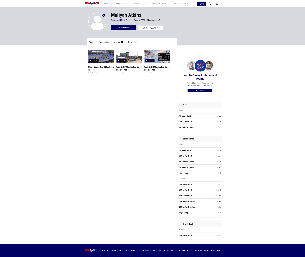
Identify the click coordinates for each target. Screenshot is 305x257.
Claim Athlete (123, 28)
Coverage (154, 4)
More (185, 4)
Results (107, 4)
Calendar (126, 4)
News (132, 42)
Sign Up (201, 4)
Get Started (200, 90)
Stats (91, 42)
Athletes (136, 4)
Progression (103, 42)
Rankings (116, 4)
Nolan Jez (132, 250)
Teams (145, 4)
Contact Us (145, 250)
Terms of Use (168, 250)
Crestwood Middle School (121, 20)
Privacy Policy (156, 250)
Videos (118, 42)
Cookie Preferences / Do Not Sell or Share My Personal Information (197, 250)
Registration (175, 4)
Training (164, 4)
